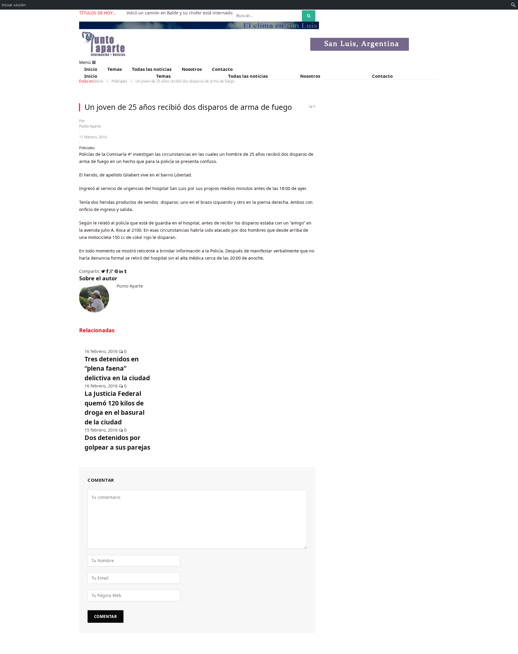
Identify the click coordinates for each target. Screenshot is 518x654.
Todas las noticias (151, 69)
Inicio (90, 69)
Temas (114, 69)
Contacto (222, 69)
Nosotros (192, 69)
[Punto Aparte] (244, 56)
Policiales (87, 147)
